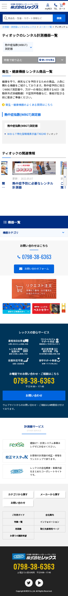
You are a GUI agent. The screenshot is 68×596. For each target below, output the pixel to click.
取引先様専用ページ (49, 528)
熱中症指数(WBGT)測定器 (16, 47)
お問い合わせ (34, 395)
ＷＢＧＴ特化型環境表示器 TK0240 (26, 134)
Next (65, 177)
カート (62, 7)
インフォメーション (49, 521)
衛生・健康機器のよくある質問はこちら (29, 104)
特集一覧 (18, 521)
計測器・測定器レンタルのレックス (19, 26)
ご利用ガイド (18, 514)
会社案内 (50, 514)
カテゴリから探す (18, 494)
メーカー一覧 (45, 26)
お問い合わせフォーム (36, 268)
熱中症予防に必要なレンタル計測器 (32, 185)
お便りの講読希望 (18, 535)
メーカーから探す (50, 494)
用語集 (18, 528)
